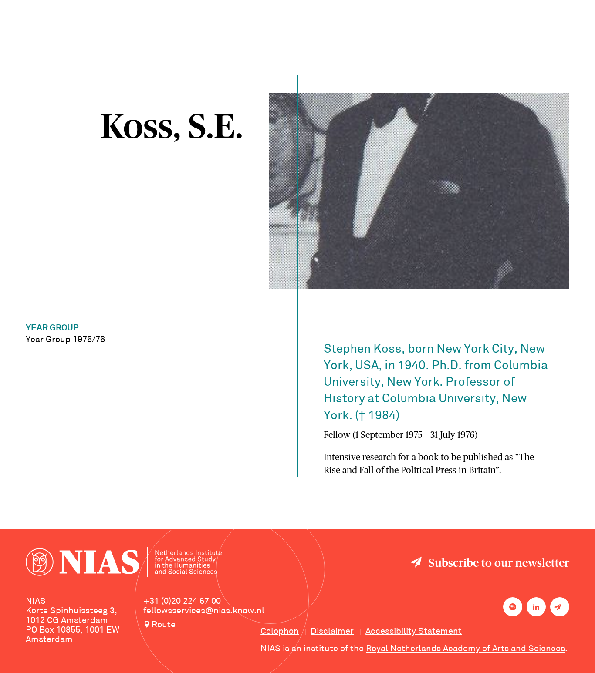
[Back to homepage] (124, 563)
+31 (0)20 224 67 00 (182, 601)
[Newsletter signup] (559, 606)
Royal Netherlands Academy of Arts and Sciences (465, 649)
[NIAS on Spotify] (512, 606)
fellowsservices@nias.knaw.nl (203, 611)
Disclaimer (332, 631)
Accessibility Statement (413, 631)
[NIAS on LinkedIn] (536, 606)
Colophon (279, 631)
